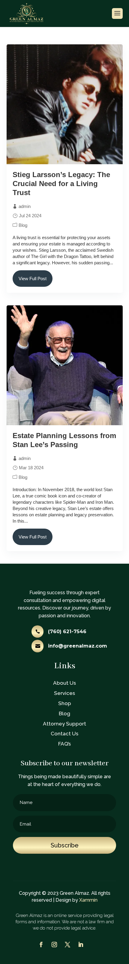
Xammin (88, 900)
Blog (23, 225)
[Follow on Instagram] (54, 944)
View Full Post (32, 278)
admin (25, 206)
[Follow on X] (67, 944)
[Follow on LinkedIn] (80, 944)
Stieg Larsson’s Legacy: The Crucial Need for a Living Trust (61, 184)
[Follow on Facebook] (41, 944)
